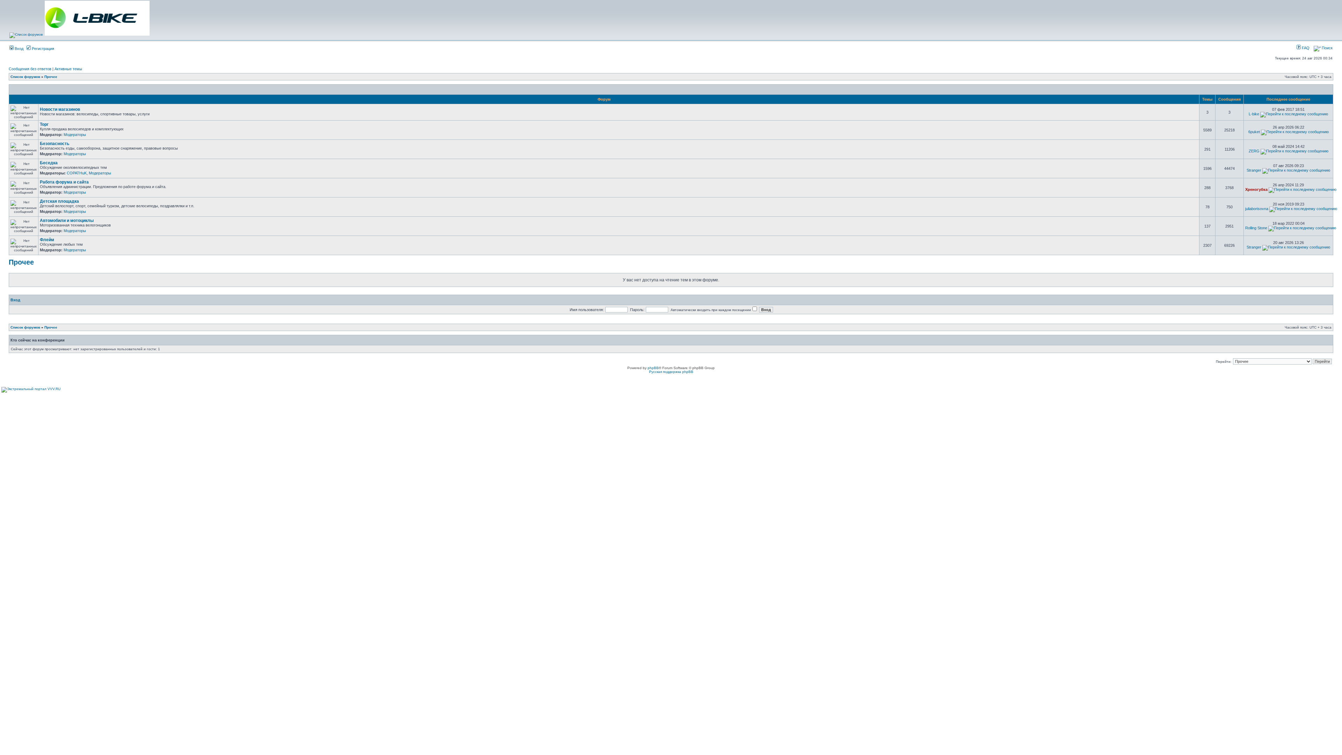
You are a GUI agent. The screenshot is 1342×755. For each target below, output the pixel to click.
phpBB (653, 368)
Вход (18, 48)
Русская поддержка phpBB (671, 372)
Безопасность (54, 143)
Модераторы (75, 134)
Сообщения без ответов (30, 69)
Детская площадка (59, 201)
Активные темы (68, 69)
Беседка (49, 162)
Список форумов (25, 77)
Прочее (50, 77)
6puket (1254, 132)
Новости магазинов (60, 109)
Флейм (47, 239)
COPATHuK (77, 173)
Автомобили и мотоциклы (67, 220)
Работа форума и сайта (64, 182)
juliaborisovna (1256, 209)
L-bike (1254, 114)
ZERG (1254, 151)
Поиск (1327, 48)
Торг (44, 124)
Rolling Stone (1256, 228)
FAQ (1305, 48)
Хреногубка (1256, 189)
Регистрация (42, 48)
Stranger (1254, 170)
